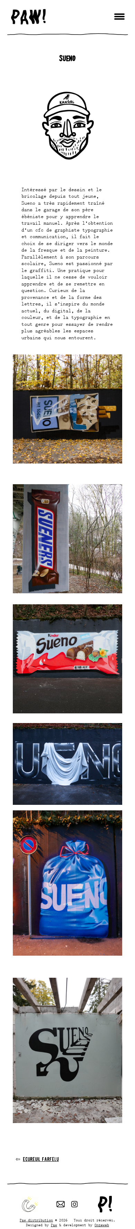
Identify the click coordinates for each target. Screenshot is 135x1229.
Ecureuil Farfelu (41, 1159)
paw (28, 16)
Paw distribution (36, 1220)
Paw (54, 1225)
